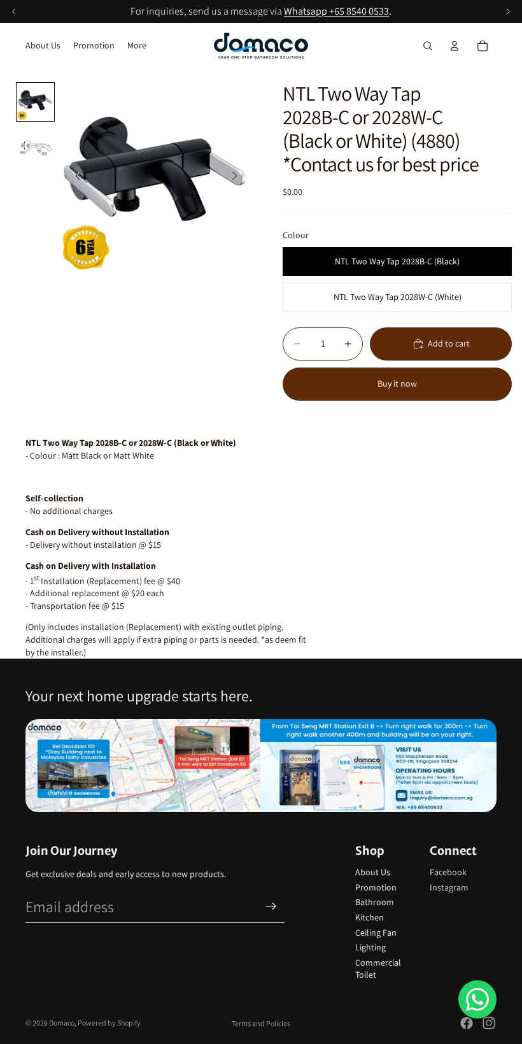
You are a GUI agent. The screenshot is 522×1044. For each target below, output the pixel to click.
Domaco (61, 1022)
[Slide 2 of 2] (35, 143)
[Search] (428, 46)
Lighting (370, 947)
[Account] (455, 46)
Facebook (448, 872)
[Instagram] (489, 1023)
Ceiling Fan (376, 932)
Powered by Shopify (109, 1022)
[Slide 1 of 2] (35, 101)
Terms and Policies (261, 1023)
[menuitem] (137, 46)
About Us (372, 872)
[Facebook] (466, 1023)
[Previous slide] (74, 178)
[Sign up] (271, 906)
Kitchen (369, 917)
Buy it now (397, 383)
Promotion (376, 887)
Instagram (449, 887)
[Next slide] (238, 178)
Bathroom (374, 902)
